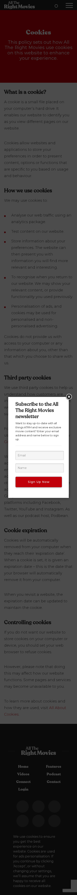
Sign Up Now (39, 482)
